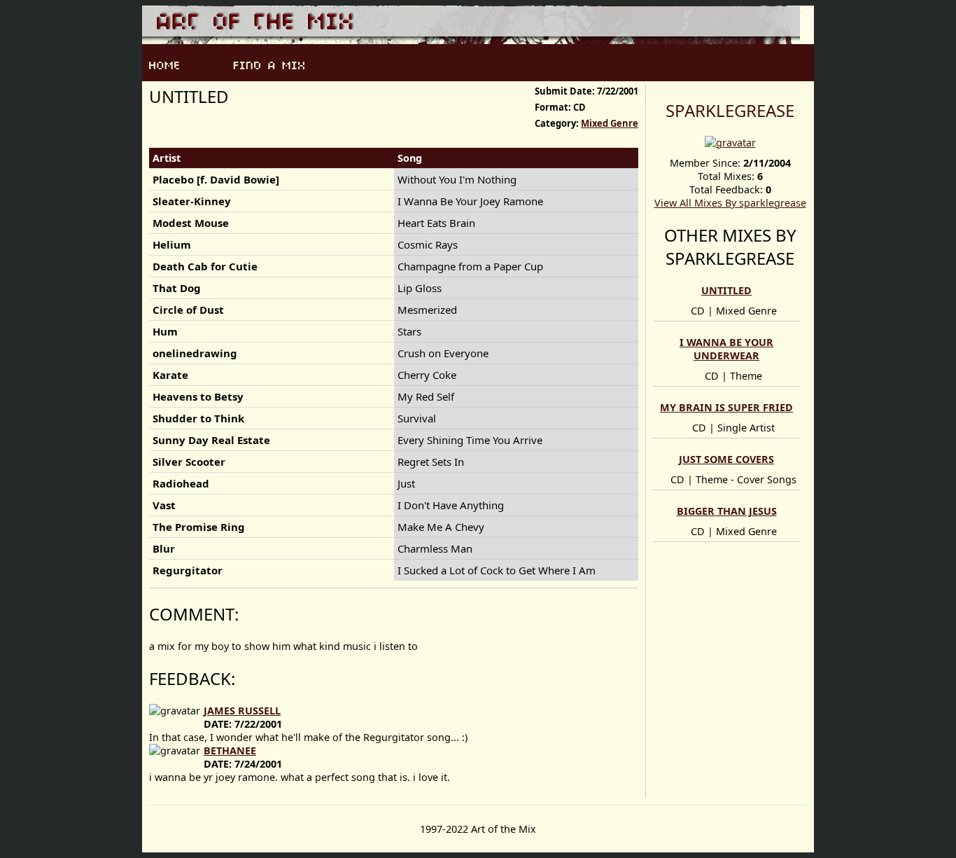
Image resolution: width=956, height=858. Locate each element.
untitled (726, 290)
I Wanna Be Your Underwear (726, 348)
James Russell (242, 710)
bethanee (230, 750)
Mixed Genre (609, 123)
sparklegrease (730, 110)
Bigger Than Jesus (727, 511)
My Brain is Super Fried (726, 407)
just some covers (726, 459)
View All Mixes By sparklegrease (730, 202)
